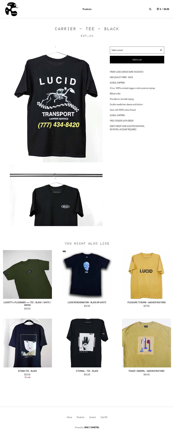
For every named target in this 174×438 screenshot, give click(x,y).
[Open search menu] (150, 9)
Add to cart (137, 59)
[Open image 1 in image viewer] (56, 104)
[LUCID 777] (11, 9)
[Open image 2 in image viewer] (56, 195)
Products (87, 9)
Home (69, 417)
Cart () (104, 417)
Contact (92, 417)
